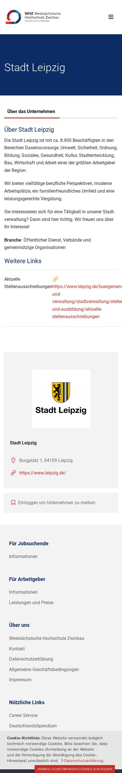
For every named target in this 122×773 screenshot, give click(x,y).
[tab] (31, 112)
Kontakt (17, 648)
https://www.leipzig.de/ (42, 473)
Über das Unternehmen (31, 111)
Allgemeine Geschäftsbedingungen (44, 669)
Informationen (23, 556)
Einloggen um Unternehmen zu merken (56, 502)
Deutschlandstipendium (33, 726)
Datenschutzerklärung (31, 659)
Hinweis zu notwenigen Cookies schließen (74, 769)
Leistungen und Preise (31, 602)
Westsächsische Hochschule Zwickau (46, 638)
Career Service (23, 715)
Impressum (20, 679)
